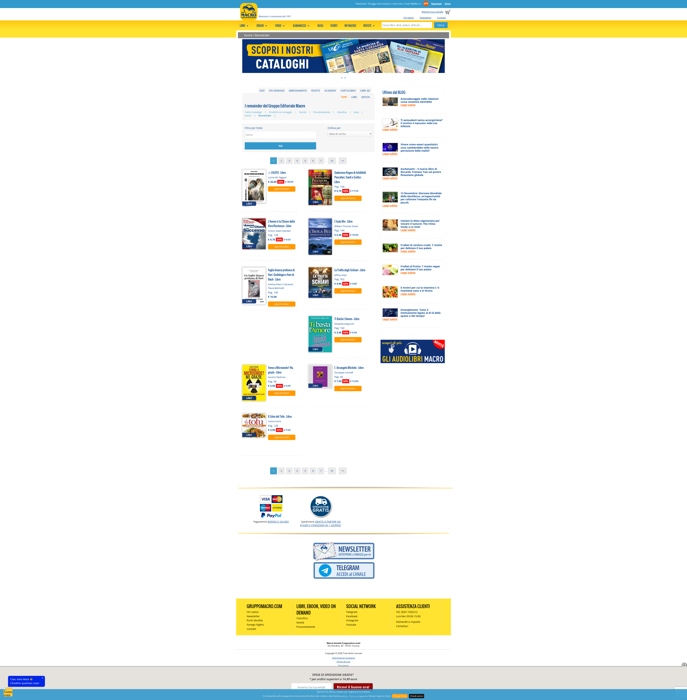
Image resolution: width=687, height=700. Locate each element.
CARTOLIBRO (348, 90)
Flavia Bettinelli (276, 288)
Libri (243, 26)
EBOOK (365, 97)
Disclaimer (343, 665)
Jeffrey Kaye (340, 275)
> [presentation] (345, 78)
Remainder (262, 35)
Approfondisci (281, 188)
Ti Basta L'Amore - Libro (346, 319)
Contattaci (402, 626)
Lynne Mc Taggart (277, 177)
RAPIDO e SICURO (278, 521)
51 (332, 160)
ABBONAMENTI (298, 90)
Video (278, 26)
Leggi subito (408, 105)
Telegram (351, 612)
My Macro (350, 26)
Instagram (352, 620)
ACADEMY (330, 90)
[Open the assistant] (8, 691)
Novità (303, 112)
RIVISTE (315, 90)
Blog (320, 26)
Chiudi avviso (416, 695)
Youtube (351, 624)
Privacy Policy (399, 695)
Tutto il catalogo (253, 112)
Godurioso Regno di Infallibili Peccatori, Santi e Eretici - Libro (350, 177)
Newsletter (425, 17)
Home (248, 35)
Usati (356, 112)
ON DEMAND (276, 90)
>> (343, 160)
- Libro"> (246, 205)
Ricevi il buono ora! (353, 687)
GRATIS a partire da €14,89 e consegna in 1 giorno (320, 523)
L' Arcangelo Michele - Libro (349, 367)
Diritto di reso (343, 661)
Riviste (367, 26)
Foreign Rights (255, 624)
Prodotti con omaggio (281, 112)
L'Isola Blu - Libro (343, 221)
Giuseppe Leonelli (343, 372)
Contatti (441, 17)
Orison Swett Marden (279, 230)
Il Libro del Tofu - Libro (280, 416)
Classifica (342, 112)
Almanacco (300, 26)
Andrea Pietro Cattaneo (280, 284)
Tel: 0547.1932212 (407, 612)
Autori (248, 115)
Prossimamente (322, 112)
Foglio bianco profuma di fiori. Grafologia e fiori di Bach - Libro (281, 274)
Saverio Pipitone (276, 377)
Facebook (351, 616)
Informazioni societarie (343, 657)
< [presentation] (342, 78)
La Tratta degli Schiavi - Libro (349, 270)
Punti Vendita (255, 620)
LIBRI (354, 97)
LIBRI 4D (365, 90)
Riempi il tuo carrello (432, 11)
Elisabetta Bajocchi (344, 323)
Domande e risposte (408, 621)
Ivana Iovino (274, 421)
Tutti (344, 97)
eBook (260, 26)
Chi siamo (408, 17)
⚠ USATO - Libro (277, 172)
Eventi (333, 26)
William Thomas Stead (346, 226)
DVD (262, 90)
